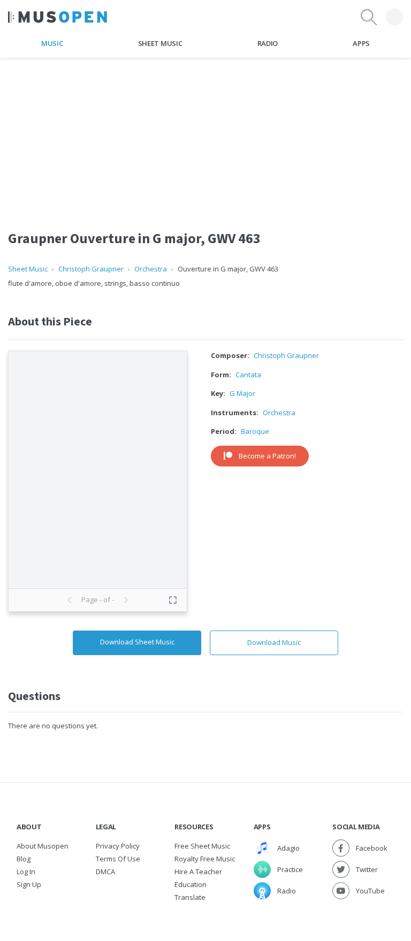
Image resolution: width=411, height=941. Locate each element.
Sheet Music (160, 43)
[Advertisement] (205, 133)
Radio (267, 43)
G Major (242, 393)
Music (52, 43)
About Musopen (42, 846)
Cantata (248, 374)
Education (190, 884)
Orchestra (150, 269)
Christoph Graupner (91, 269)
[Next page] (125, 600)
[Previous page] (69, 600)
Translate (190, 897)
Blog (24, 859)
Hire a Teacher (198, 871)
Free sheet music (202, 846)
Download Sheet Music (137, 642)
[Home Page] (57, 17)
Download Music (274, 642)
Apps (361, 43)
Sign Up (29, 884)
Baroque (255, 431)
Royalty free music (204, 859)
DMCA (105, 871)
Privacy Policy (118, 846)
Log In (26, 871)
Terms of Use (118, 859)
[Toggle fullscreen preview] (173, 600)
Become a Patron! (267, 456)
